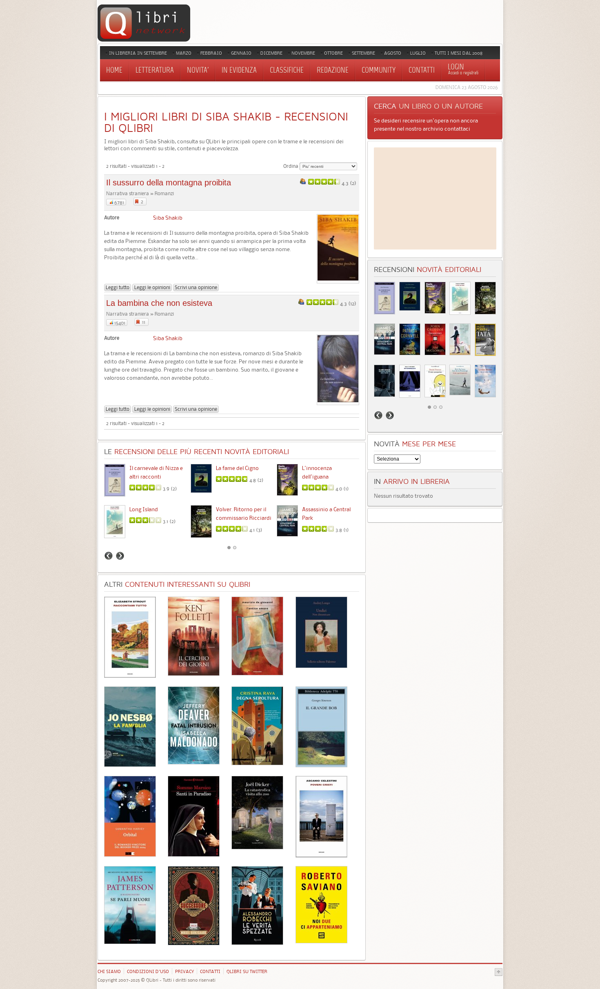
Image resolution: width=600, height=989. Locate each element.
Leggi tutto (117, 287)
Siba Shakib (167, 217)
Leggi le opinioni (152, 287)
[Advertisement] (435, 198)
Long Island (143, 509)
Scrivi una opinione (196, 287)
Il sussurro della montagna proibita (168, 182)
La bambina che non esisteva (159, 302)
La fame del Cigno (237, 468)
